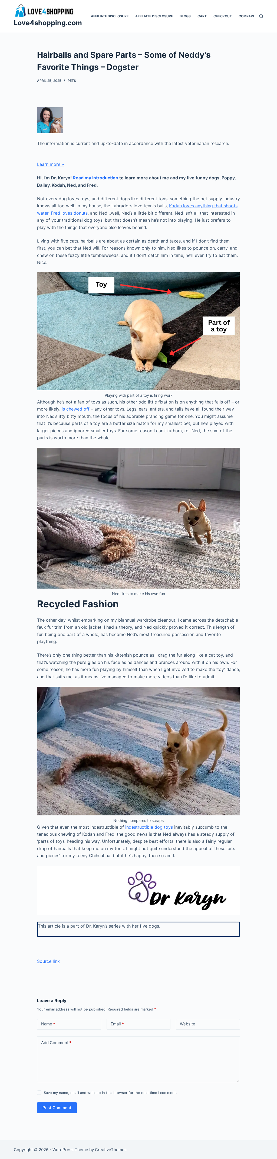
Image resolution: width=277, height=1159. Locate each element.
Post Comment (56, 1107)
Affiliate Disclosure (109, 16)
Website (187, 1023)
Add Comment (56, 1042)
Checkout (222, 16)
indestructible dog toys (149, 827)
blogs (185, 16)
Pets (72, 81)
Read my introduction (95, 177)
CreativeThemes (111, 1149)
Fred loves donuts (69, 213)
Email (117, 1023)
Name (48, 1023)
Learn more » (50, 164)
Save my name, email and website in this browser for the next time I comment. (110, 1092)
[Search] (261, 16)
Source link (48, 961)
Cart (202, 16)
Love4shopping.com (48, 23)
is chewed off (76, 409)
